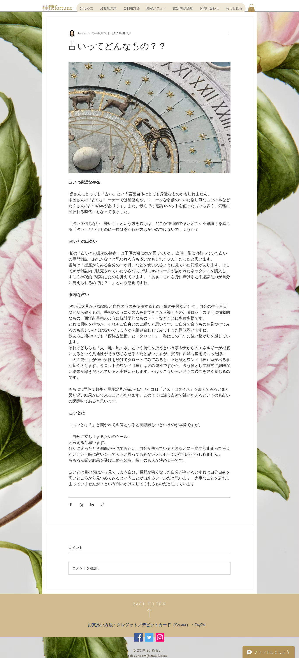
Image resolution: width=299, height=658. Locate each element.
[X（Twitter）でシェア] (81, 505)
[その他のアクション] (227, 33)
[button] (251, 8)
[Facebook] (138, 637)
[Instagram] (160, 637)
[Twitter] (149, 637)
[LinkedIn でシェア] (92, 505)
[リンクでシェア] (103, 505)
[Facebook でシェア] (71, 505)
